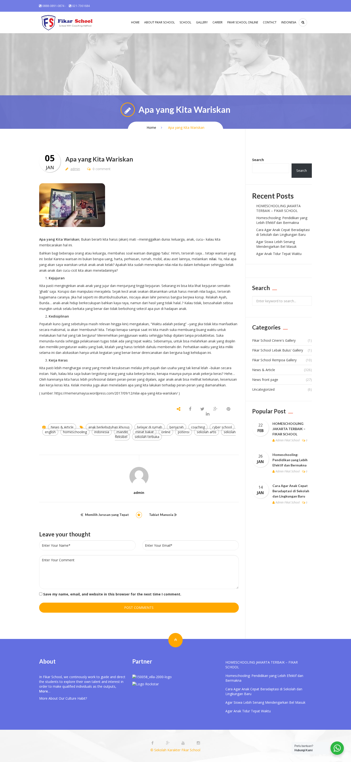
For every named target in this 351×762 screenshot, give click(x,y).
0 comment (101, 169)
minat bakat (144, 432)
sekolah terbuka (147, 436)
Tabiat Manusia (161, 515)
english (50, 432)
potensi (183, 432)
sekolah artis (206, 432)
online (165, 432)
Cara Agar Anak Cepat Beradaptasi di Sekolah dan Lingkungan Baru (283, 232)
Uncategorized (263, 389)
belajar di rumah (149, 427)
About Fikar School (159, 22)
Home (135, 22)
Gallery (202, 22)
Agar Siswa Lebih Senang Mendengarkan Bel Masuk (276, 244)
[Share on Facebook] (190, 409)
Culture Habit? (76, 698)
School (185, 22)
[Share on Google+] (215, 409)
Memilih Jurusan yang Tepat (107, 515)
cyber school (222, 427)
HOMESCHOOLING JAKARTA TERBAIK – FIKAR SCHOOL (278, 208)
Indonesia (288, 22)
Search (258, 159)
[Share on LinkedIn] (207, 414)
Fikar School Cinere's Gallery (274, 340)
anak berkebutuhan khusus (109, 427)
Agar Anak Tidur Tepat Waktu (279, 253)
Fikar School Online (242, 22)
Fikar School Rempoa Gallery (274, 360)
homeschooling (75, 432)
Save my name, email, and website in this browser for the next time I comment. (112, 594)
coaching (198, 427)
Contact (270, 22)
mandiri (122, 432)
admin (75, 169)
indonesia (101, 432)
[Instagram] (198, 743)
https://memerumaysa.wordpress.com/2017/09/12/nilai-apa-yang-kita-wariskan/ (116, 393)
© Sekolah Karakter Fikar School (175, 750)
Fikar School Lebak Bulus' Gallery (277, 350)
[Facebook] (153, 743)
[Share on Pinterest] (228, 409)
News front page (265, 379)
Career (218, 22)
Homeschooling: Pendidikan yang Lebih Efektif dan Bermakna (281, 220)
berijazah (177, 427)
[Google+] (168, 743)
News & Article (62, 427)
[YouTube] (183, 743)
